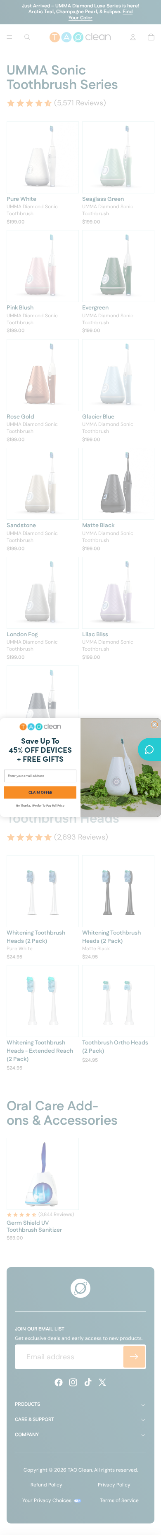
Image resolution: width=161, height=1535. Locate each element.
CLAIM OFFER (40, 792)
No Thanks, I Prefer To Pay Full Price (40, 805)
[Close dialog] (154, 724)
